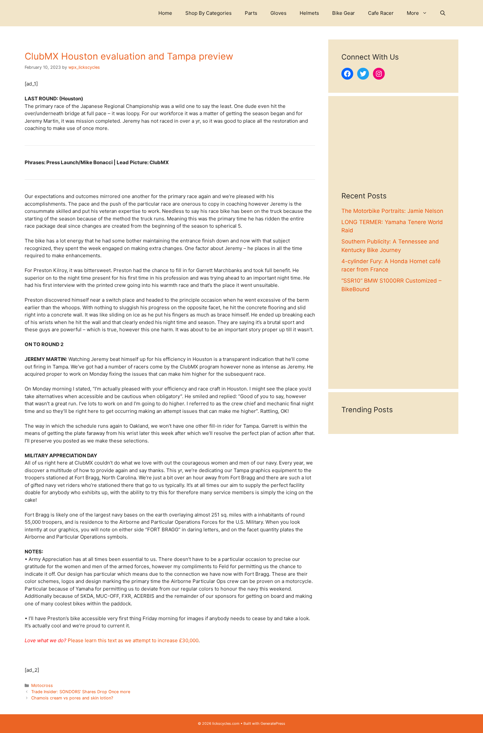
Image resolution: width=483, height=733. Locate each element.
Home (165, 13)
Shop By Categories (208, 13)
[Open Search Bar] (443, 13)
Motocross (42, 685)
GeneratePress (273, 723)
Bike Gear (343, 13)
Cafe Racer (381, 13)
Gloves (278, 13)
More (413, 13)
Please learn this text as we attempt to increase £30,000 (133, 640)
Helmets (309, 13)
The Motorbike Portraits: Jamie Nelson (392, 211)
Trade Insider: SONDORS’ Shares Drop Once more (80, 691)
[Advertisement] (393, 150)
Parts (251, 13)
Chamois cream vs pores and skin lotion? (72, 697)
